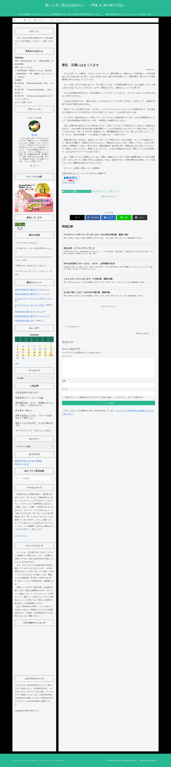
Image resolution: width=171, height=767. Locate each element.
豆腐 (96, 191)
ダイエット (104, 191)
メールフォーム (21, 536)
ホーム (17, 760)
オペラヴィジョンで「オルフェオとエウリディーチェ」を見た (33, 258)
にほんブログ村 (68, 182)
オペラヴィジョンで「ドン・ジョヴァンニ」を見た (33, 272)
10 (23, 349)
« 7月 (17, 363)
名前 (64, 381)
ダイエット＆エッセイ (84, 191)
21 (45, 352)
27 (40, 355)
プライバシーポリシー (30, 760)
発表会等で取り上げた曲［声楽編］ (29, 461)
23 (18, 355)
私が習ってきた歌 (22, 464)
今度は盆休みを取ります (24, 312)
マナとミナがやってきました (26, 243)
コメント (67, 356)
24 (23, 355)
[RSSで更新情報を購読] (37, 165)
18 (29, 352)
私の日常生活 (69, 191)
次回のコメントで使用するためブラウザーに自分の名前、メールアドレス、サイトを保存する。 (105, 397)
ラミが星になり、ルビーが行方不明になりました (33, 249)
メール (65, 389)
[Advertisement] (108, 44)
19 (34, 352)
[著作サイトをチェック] (30, 165)
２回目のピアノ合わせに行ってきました (31, 266)
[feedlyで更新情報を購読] (34, 165)
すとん (34, 135)
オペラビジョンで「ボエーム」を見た (29, 298)
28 (45, 355)
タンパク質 (115, 191)
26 (34, 355)
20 (40, 352)
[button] (139, 217)
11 (29, 349)
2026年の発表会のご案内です (26, 290)
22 (51, 352)
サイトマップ (45, 760)
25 (29, 355)
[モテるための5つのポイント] (34, 197)
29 (51, 355)
